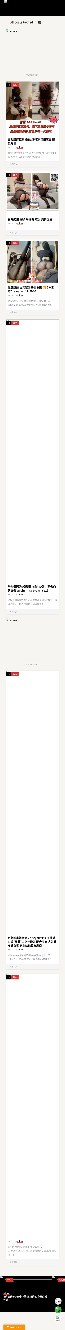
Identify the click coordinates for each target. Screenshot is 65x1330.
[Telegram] (58, 1301)
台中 (15, 175)
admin (20, 147)
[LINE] (58, 1309)
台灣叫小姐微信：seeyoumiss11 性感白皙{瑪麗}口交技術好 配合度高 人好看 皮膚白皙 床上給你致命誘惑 (32, 942)
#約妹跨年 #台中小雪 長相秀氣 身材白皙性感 (25, 1298)
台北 (15, 85)
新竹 (15, 977)
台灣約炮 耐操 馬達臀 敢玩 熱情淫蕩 (30, 219)
